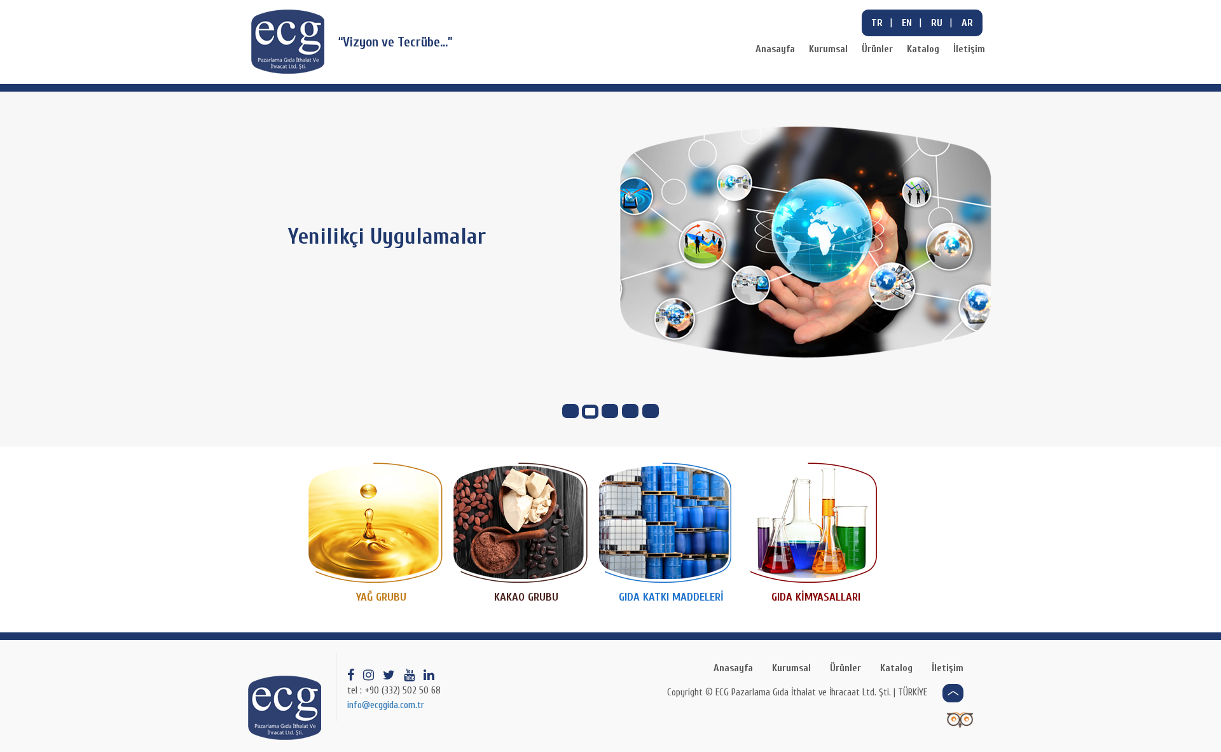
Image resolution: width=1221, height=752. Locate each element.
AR (967, 23)
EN (907, 23)
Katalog (923, 49)
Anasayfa (775, 49)
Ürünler (877, 49)
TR (877, 23)
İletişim (969, 49)
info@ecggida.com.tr (385, 705)
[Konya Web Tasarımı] (960, 719)
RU (936, 23)
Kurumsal (828, 49)
